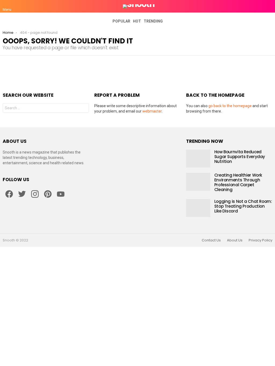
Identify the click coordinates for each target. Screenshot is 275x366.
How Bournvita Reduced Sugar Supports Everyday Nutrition (239, 156)
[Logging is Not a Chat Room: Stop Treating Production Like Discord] (198, 208)
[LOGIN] (269, 6)
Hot (137, 21)
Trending (153, 21)
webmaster (152, 111)
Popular (121, 21)
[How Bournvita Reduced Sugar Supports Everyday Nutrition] (198, 158)
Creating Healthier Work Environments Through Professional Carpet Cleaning (238, 182)
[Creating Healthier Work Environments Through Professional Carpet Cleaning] (198, 182)
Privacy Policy (260, 240)
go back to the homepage (230, 106)
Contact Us (211, 240)
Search (83, 108)
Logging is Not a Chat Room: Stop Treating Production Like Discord (243, 206)
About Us (235, 240)
